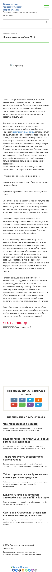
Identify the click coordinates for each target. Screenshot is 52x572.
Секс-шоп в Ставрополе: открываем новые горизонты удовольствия (24, 514)
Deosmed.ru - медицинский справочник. (12, 6)
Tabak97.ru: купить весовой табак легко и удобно (23, 458)
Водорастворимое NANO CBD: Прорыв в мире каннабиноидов (26, 440)
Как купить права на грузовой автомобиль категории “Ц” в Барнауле (26, 496)
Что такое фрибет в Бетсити (20, 423)
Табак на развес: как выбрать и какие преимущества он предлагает (25, 476)
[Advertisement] (25, 54)
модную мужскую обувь (23, 132)
